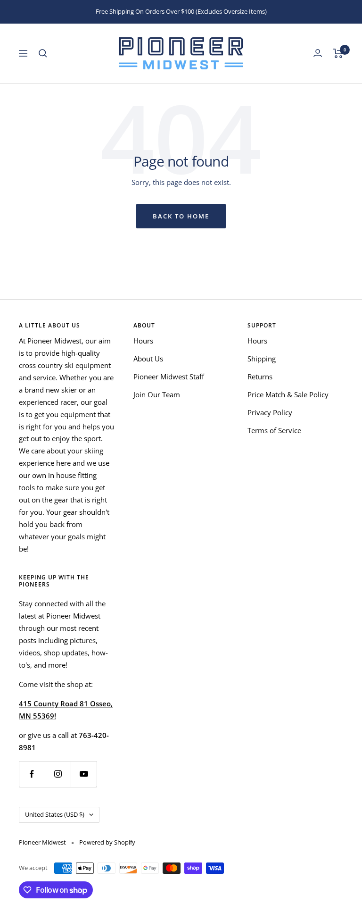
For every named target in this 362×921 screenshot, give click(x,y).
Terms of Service (274, 430)
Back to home (181, 216)
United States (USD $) (54, 814)
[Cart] (338, 53)
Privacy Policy (269, 412)
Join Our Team (156, 394)
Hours (143, 340)
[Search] (43, 53)
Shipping (261, 358)
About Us (148, 358)
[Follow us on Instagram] (58, 774)
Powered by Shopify (107, 842)
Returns (259, 376)
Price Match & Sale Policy (288, 394)
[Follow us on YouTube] (84, 774)
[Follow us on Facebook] (32, 774)
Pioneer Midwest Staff (168, 376)
